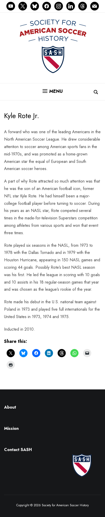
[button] (53, 91)
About (10, 407)
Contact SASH (18, 450)
